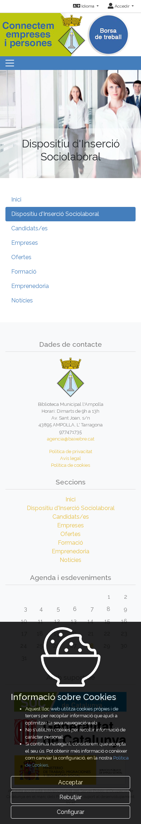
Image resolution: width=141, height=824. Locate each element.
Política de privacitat (70, 451)
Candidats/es (29, 228)
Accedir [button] (122, 6)
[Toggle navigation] (10, 63)
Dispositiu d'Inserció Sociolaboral (55, 214)
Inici (16, 199)
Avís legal (70, 458)
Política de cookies (70, 465)
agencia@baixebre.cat (70, 439)
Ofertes (21, 257)
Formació (24, 271)
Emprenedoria (30, 286)
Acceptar (70, 782)
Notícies (22, 300)
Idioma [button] (87, 6)
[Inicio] (70, 33)
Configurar (70, 812)
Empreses (24, 242)
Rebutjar (70, 797)
